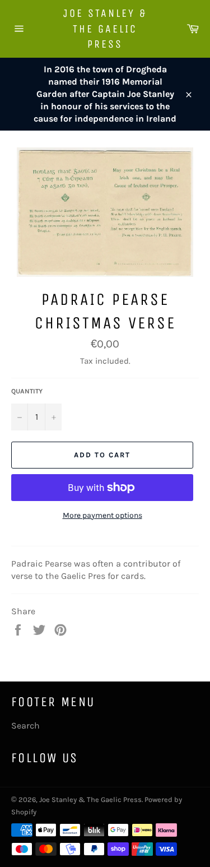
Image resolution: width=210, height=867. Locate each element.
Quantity (27, 391)
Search (25, 725)
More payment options (102, 515)
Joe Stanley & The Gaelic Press (105, 28)
